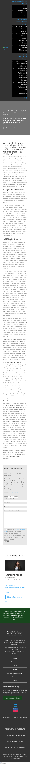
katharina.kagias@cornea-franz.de (15, 587)
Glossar (24, 43)
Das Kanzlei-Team (21, 10)
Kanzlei (24, 3)
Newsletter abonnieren (12, 698)
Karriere (24, 54)
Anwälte (24, 6)
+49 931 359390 (13, 492)
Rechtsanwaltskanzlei (19, 1)
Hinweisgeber (7, 717)
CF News (24, 31)
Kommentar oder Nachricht (12, 511)
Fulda (20, 754)
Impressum (23, 94)
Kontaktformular (21, 61)
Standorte (23, 66)
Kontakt (24, 59)
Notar (25, 8)
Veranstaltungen (21, 33)
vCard (7, 592)
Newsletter (11, 111)
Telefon (6, 507)
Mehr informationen (15, 597)
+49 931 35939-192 (10, 585)
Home (4, 111)
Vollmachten (22, 57)
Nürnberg (15, 754)
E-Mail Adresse (8, 503)
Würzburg (10, 754)
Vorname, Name (9, 499)
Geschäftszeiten (21, 64)
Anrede (6, 496)
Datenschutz (15, 717)
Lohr (7, 756)
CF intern (24, 36)
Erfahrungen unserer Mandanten (23, 47)
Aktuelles (24, 24)
